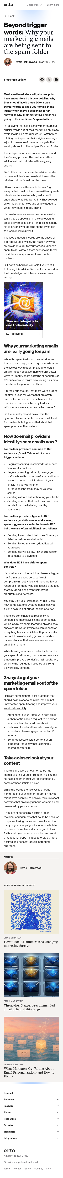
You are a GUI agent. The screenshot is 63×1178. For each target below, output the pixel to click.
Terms (7, 1168)
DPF (48, 1168)
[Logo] (8, 5)
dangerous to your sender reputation (26, 793)
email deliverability (29, 199)
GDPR (28, 1168)
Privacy (17, 1168)
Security (38, 1168)
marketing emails (45, 129)
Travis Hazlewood (25, 61)
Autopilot (8, 1155)
